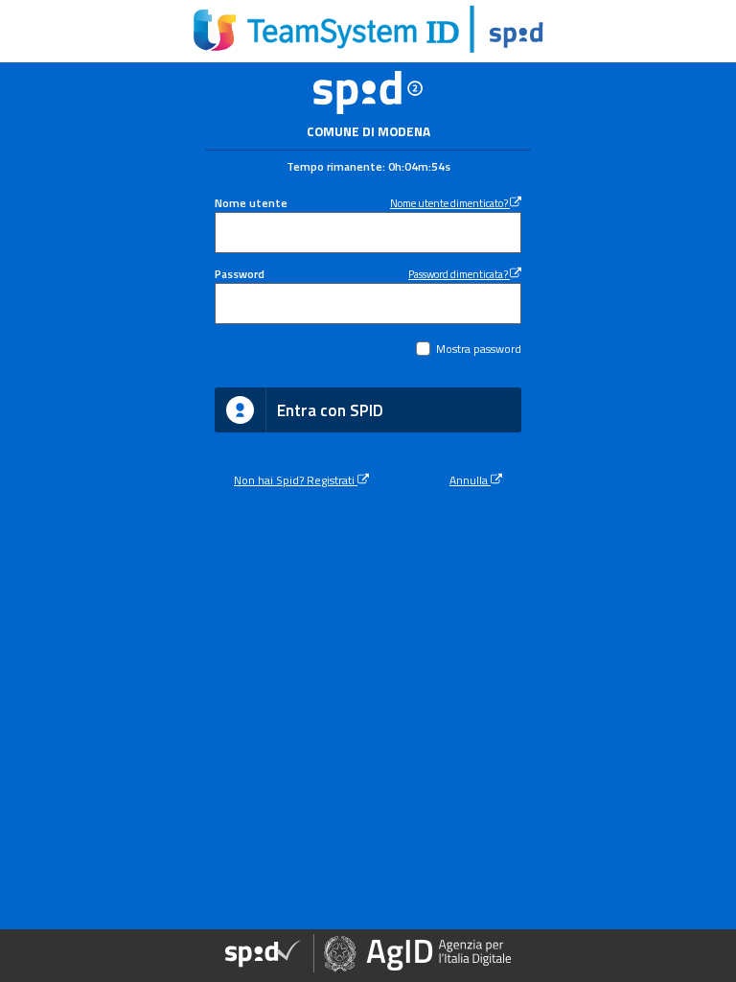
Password (239, 274)
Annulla (470, 480)
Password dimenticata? (459, 274)
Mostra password (478, 349)
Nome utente (251, 203)
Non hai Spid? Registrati (295, 480)
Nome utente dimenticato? (450, 203)
